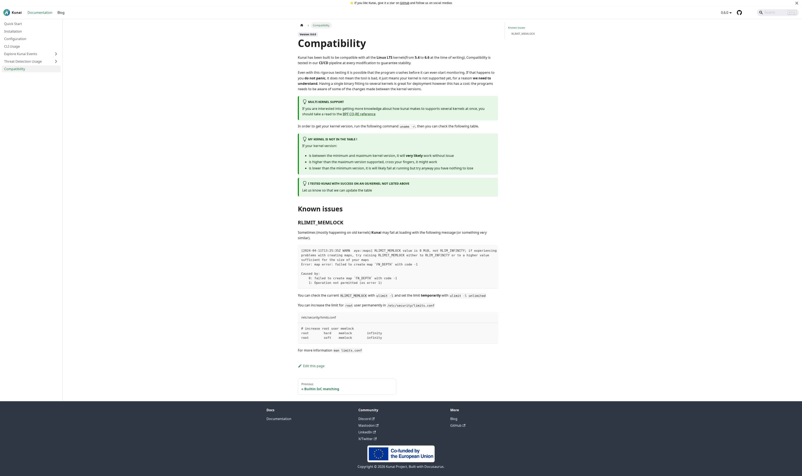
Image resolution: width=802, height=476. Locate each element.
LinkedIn (365, 432)
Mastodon (366, 425)
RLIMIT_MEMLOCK (523, 34)
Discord (364, 418)
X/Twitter (365, 439)
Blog (61, 12)
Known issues (516, 27)
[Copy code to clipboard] (492, 250)
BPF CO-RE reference (359, 114)
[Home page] (302, 25)
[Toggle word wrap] (485, 250)
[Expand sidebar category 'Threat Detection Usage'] (56, 61)
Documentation (40, 12)
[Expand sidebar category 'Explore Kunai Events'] (56, 54)
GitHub (404, 3)
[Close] (797, 3)
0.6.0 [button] (724, 12)
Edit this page (314, 366)
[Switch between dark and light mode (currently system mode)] (747, 12)
